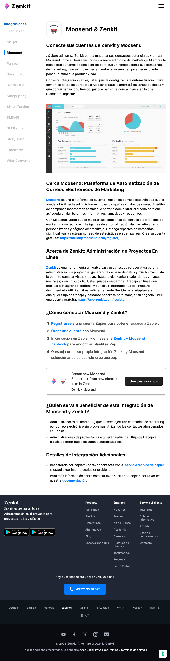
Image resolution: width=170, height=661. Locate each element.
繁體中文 (154, 607)
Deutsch (14, 607)
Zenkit (51, 267)
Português (102, 607)
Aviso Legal (86, 649)
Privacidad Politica (106, 649)
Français (48, 607)
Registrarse (61, 323)
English (31, 607)
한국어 (120, 607)
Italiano (83, 607)
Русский (136, 607)
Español (66, 607)
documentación (74, 480)
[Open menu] (161, 6)
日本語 (85, 615)
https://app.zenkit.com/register (102, 299)
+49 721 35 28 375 (87, 589)
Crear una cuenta (66, 331)
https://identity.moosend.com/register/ (90, 238)
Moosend (53, 200)
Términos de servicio (134, 649)
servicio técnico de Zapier (144, 465)
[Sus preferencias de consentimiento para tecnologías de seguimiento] (163, 654)
